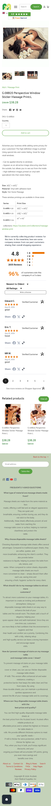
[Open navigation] (16, 7)
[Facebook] (7, 479)
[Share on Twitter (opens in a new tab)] (18, 317)
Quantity (5, 121)
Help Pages (37, 766)
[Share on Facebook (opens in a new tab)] (14, 317)
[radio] (36, 253)
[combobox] (25, 6)
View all (44, 399)
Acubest (33, 776)
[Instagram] (15, 479)
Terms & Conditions (14, 766)
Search (43, 763)
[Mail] (4, 479)
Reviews (18, 769)
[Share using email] (20, 109)
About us (6, 763)
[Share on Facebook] (10, 109)
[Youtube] (11, 479)
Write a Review (25, 292)
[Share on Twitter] (14, 109)
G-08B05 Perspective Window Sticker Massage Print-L (38, 430)
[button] (5, 13)
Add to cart (25, 133)
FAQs (28, 766)
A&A (4, 87)
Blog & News (31, 763)
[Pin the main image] (17, 109)
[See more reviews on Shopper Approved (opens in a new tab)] (23, 317)
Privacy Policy (30, 769)
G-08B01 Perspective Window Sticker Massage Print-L (12, 430)
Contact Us (18, 763)
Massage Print (13, 87)
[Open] (6, 799)
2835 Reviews (17, 264)
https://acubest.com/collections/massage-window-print (25, 227)
